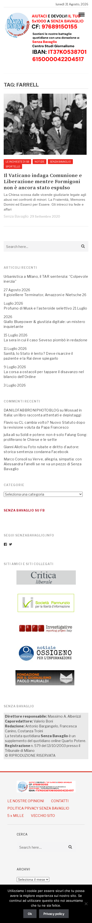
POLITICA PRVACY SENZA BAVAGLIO (38, 808)
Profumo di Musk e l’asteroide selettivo (38, 308)
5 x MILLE (15, 815)
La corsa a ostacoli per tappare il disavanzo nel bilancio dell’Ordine (44, 374)
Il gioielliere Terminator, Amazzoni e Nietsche (42, 295)
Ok (30, 914)
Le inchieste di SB (17, 161)
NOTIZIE (39, 161)
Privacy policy (53, 914)
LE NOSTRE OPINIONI (25, 801)
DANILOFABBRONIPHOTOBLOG (31, 410)
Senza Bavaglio (16, 216)
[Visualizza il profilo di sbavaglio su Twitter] (10, 544)
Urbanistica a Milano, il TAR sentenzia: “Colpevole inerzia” (46, 278)
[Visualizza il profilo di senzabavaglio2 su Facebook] (5, 544)
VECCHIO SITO (43, 815)
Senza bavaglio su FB (24, 510)
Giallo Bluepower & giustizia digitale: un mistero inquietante (44, 324)
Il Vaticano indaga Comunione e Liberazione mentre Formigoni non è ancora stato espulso (43, 182)
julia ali (9, 435)
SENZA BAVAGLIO (60, 161)
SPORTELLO (13, 166)
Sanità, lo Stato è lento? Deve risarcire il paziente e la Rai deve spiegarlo (38, 355)
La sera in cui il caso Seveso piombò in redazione (46, 340)
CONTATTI (59, 801)
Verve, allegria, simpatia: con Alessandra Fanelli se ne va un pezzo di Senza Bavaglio (43, 464)
